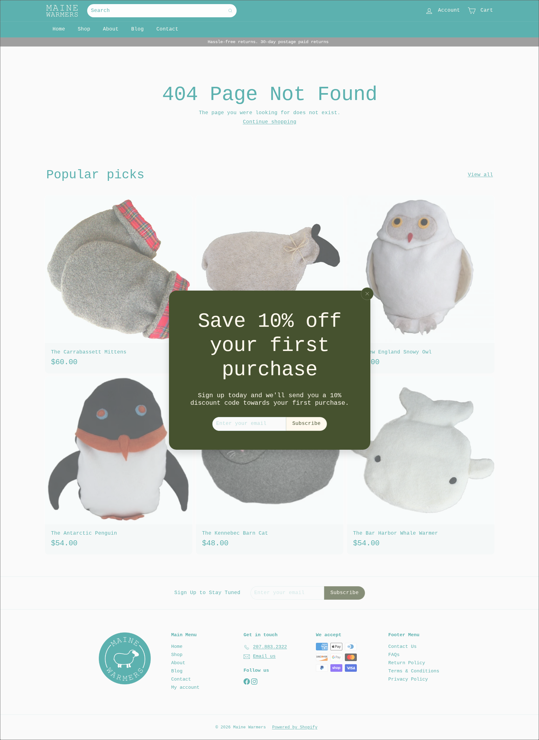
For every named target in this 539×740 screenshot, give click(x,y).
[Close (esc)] (367, 293)
